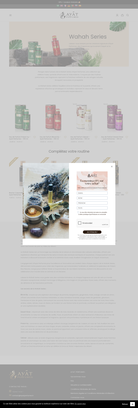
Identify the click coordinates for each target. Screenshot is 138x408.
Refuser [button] (125, 404)
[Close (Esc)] (112, 166)
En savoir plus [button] (80, 404)
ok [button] (132, 404)
